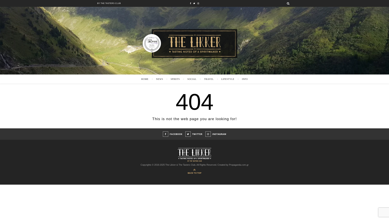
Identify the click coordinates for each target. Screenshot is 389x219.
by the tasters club (109, 3)
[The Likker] (194, 44)
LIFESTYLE (227, 79)
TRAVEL (209, 79)
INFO (245, 79)
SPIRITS (175, 79)
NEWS (159, 79)
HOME (144, 79)
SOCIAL (191, 79)
